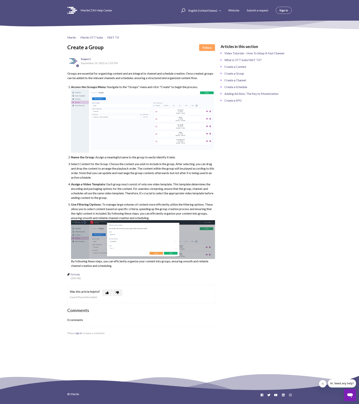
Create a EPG (233, 100)
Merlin (71, 37)
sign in (78, 333)
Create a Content (235, 66)
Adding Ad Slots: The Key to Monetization (251, 93)
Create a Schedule (235, 87)
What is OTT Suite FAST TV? (243, 60)
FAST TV (113, 37)
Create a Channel (235, 80)
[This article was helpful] (107, 292)
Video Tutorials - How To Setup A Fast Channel (254, 53)
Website (233, 10)
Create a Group (234, 73)
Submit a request (257, 10)
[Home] (72, 10)
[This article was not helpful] (117, 292)
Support (86, 59)
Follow (207, 47)
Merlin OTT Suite (91, 37)
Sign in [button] (283, 10)
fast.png (75, 274)
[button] (182, 10)
